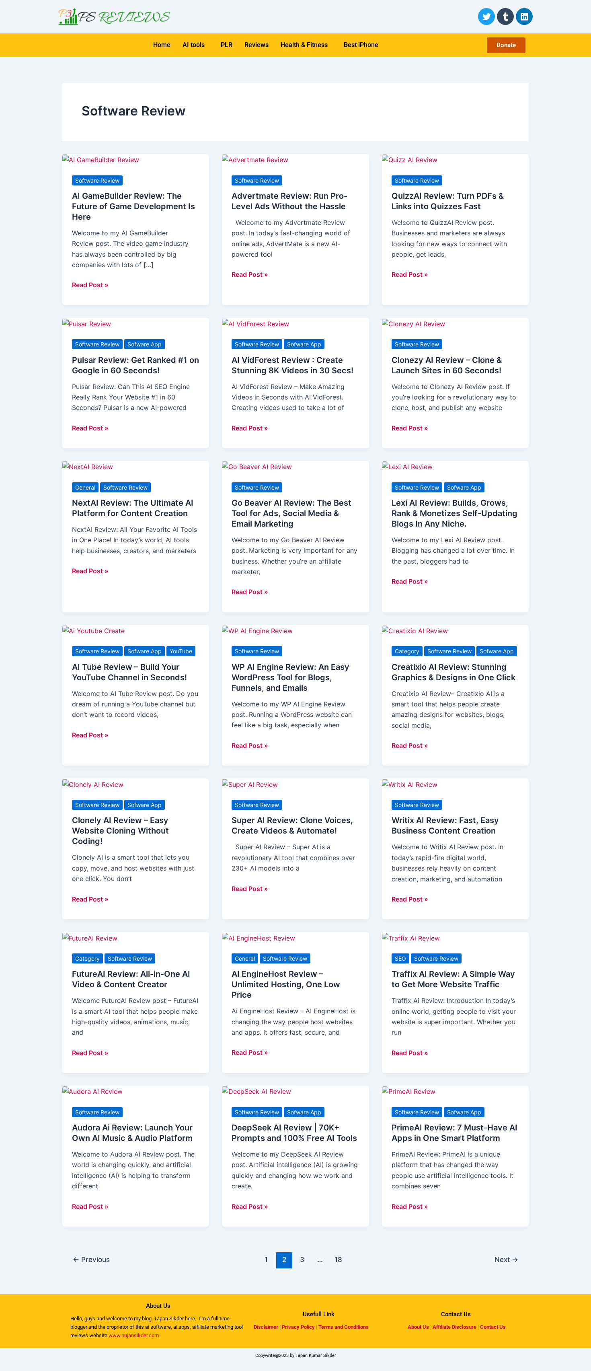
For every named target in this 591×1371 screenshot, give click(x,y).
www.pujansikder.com (134, 1335)
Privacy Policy (298, 1327)
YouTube (181, 651)
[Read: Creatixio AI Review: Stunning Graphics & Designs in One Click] (415, 630)
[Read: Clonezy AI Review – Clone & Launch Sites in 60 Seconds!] (413, 323)
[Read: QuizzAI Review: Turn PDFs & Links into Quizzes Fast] (409, 159)
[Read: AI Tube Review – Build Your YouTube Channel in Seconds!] (93, 630)
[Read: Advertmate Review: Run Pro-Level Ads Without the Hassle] (255, 159)
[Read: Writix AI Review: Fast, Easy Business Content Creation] (409, 784)
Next (506, 1259)
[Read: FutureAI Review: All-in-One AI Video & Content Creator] (89, 937)
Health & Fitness (304, 45)
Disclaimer (266, 1327)
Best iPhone (361, 45)
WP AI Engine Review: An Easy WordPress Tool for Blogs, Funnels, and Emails (290, 677)
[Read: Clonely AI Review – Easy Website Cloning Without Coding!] (92, 784)
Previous (91, 1259)
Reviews (256, 45)
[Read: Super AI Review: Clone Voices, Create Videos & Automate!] (250, 784)
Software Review (97, 180)
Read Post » (90, 284)
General (85, 487)
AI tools (194, 45)
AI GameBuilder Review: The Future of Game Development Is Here (133, 206)
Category (407, 651)
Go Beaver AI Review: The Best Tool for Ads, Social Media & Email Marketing (291, 513)
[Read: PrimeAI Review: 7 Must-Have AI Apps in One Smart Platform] (408, 1091)
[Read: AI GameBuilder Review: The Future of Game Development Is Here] (100, 159)
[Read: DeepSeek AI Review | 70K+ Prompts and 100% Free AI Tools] (256, 1091)
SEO (400, 958)
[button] (195, 45)
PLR (226, 45)
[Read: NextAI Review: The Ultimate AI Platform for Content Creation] (87, 466)
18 (338, 1259)
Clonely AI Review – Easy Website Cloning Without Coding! (120, 830)
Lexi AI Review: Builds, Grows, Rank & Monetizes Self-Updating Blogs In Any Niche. (454, 513)
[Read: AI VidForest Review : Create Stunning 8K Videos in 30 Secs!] (255, 323)
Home (161, 45)
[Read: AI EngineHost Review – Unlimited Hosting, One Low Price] (258, 937)
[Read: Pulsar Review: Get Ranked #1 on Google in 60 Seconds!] (86, 323)
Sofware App (144, 344)
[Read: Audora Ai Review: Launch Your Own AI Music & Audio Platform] (92, 1091)
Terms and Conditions (343, 1327)
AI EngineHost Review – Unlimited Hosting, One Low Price (286, 984)
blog (146, 1318)
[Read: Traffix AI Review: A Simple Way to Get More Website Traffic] (411, 937)
